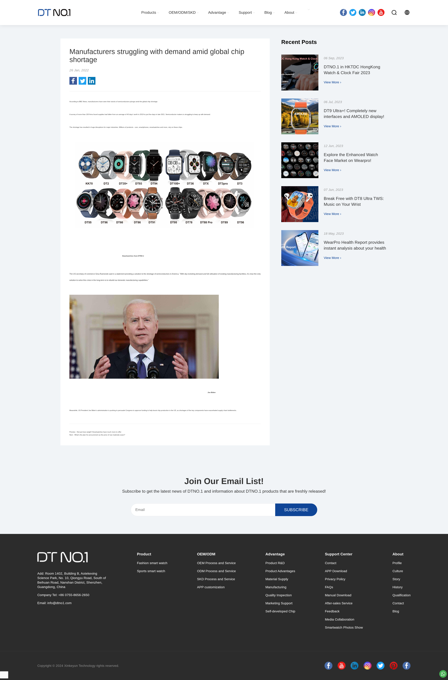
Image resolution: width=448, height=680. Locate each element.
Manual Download (338, 595)
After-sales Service (339, 603)
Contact (330, 563)
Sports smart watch (151, 571)
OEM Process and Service (216, 563)
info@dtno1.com (59, 603)
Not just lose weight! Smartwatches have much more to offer (99, 432)
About (289, 12)
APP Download (336, 571)
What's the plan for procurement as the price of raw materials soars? (99, 435)
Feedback (332, 611)
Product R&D (275, 563)
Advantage (217, 12)
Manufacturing (275, 587)
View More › (332, 82)
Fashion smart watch (152, 563)
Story (396, 579)
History (397, 587)
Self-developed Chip (280, 611)
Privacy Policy (335, 579)
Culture (397, 571)
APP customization (211, 587)
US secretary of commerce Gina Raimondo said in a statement (98, 274)
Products (148, 12)
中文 (421, 12)
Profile (397, 563)
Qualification (401, 595)
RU (417, 12)
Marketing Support (278, 603)
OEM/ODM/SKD (182, 12)
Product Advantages (280, 571)
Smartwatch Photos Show (344, 627)
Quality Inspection (278, 595)
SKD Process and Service (216, 579)
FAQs (329, 587)
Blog (268, 12)
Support (245, 12)
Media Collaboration (339, 619)
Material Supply (276, 579)
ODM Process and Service (216, 571)
